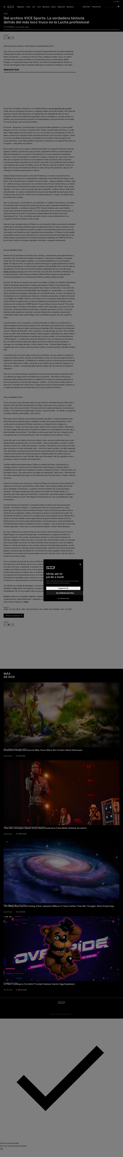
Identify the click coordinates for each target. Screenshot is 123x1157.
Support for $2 (63, 588)
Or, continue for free (63, 598)
